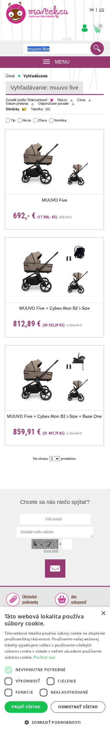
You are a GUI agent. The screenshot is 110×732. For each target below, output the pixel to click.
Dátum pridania (17, 103)
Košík (96, 24)
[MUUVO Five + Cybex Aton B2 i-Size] (54, 268)
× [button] (103, 613)
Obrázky (12, 109)
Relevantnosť (37, 100)
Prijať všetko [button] (26, 706)
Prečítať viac (45, 657)
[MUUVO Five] (54, 160)
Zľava (42, 120)
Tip (13, 120)
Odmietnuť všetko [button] (78, 706)
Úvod (10, 76)
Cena (81, 100)
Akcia (27, 120)
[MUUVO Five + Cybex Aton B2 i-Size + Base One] (54, 376)
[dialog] (55, 669)
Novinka (60, 120)
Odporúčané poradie (53, 103)
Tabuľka (37, 109)
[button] (55, 722)
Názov (62, 100)
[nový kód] (51, 550)
